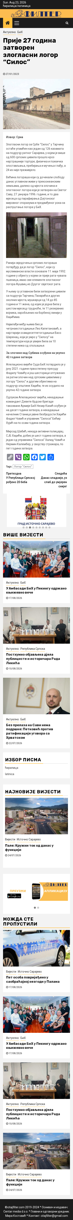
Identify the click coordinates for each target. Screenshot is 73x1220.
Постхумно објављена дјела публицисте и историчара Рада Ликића (33, 659)
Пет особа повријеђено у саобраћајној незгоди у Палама (33, 979)
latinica (9, 774)
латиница (23, 6)
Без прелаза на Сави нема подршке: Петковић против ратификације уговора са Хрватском (29, 731)
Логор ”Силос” (23, 466)
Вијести (10, 839)
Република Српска (32, 648)
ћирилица (9, 6)
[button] (23, 528)
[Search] (67, 23)
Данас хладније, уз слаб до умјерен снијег (54, 480)
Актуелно (9, 32)
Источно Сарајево (29, 839)
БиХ (20, 32)
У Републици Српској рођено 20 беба (20, 478)
